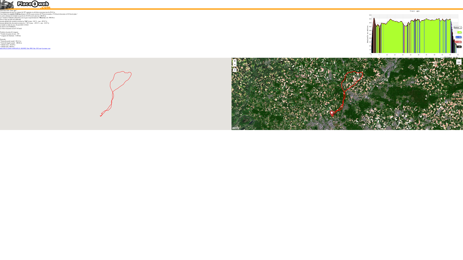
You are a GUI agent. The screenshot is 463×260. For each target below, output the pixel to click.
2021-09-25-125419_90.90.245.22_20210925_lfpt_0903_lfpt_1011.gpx (20, 48)
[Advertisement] (341, 3)
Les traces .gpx (46, 48)
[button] (332, 113)
